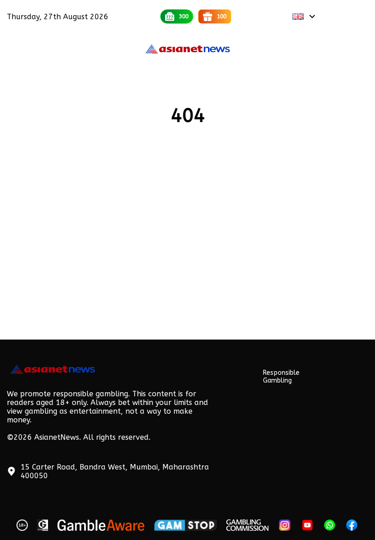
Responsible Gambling (281, 376)
